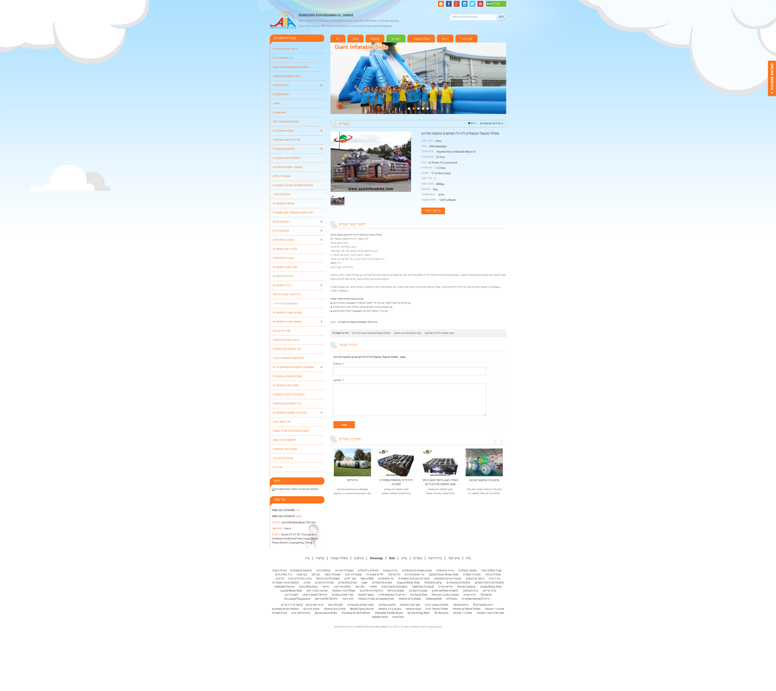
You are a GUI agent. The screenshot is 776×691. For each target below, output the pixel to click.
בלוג (468, 558)
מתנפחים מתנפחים (458, 582)
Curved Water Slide (291, 590)
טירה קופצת (390, 570)
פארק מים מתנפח (335, 609)
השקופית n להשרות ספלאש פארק (293, 185)
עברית (496, 3)
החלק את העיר (281, 194)
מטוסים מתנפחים (283, 203)
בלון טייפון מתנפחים (285, 249)
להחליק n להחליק (368, 570)
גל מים (280, 578)
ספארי (373, 586)
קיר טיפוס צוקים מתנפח (287, 403)
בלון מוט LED (335, 605)
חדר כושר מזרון (282, 421)
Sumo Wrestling (308, 586)
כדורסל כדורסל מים (371, 590)
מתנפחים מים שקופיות (286, 158)
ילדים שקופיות (375, 574)
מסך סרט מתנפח (410, 605)
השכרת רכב (291, 594)
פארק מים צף (311, 609)
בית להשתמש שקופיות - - (477, 598)
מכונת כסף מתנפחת (285, 449)
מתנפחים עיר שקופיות (285, 582)
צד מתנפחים (385, 578)
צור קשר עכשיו (433, 210)
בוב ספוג (302, 574)
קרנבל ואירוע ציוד (283, 458)
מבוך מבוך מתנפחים (285, 267)
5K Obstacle (441, 613)
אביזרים (277, 467)
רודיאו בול (394, 574)
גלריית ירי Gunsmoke (285, 303)
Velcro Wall (367, 578)
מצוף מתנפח (413, 609)
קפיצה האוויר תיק (317, 590)
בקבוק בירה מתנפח (389, 609)
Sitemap (376, 558)
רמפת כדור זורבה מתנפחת (289, 394)
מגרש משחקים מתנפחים (417, 570)
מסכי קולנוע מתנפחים (361, 605)
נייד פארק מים (283, 574)
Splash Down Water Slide (443, 574)
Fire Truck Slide (418, 594)
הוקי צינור (348, 598)
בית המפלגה (470, 590)
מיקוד (325, 586)
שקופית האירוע (344, 570)
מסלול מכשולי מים (437, 609)
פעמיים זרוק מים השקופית (414, 578)
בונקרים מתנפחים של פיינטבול (291, 431)
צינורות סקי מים (300, 613)
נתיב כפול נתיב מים (300, 578)
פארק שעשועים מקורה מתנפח (376, 598)
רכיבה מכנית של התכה (286, 340)
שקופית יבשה (333, 574)
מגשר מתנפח (366, 594)
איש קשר (466, 39)
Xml (392, 558)
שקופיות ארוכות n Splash (287, 167)
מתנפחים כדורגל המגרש (489, 582)
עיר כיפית (494, 578)
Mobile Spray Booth (362, 609)
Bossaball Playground (297, 598)
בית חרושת (435, 558)
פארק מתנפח (281, 85)
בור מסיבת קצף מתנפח (286, 349)
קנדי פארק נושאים (342, 594)
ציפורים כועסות (475, 578)
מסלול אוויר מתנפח (343, 590)
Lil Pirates (451, 598)
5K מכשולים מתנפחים (286, 121)
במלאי (276, 103)
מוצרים (396, 39)
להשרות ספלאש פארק (445, 590)
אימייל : (338, 364)
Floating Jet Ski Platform (356, 613)
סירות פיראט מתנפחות (286, 139)
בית (338, 39)
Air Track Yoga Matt (418, 613)
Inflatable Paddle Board (389, 613)
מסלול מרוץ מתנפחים (286, 385)
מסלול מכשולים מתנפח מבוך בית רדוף (371, 333)
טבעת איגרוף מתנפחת (447, 578)
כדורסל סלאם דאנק (326, 598)
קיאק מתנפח (460, 605)
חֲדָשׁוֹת (375, 39)
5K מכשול (486, 594)
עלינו (355, 39)
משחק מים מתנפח (410, 598)
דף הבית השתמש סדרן (392, 594)
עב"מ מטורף (279, 613)
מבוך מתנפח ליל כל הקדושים (439, 333)
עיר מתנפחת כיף (283, 58)
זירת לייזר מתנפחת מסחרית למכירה (357, 322)
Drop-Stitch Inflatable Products (291, 67)
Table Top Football (423, 586)
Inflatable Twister (284, 586)
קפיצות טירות (281, 230)
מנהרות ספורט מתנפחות (287, 376)
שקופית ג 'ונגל (353, 574)
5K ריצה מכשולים (483, 605)
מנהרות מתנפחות (283, 258)
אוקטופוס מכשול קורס (394, 586)
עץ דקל (316, 574)
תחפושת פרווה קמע (284, 440)
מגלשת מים (323, 570)
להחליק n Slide (281, 176)
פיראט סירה (445, 586)
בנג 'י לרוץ (350, 578)
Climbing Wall (434, 598)
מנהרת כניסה (493, 574)
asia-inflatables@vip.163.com (298, 522)
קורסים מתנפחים (283, 130)
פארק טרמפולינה (382, 582)
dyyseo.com (435, 627)
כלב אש (360, 586)
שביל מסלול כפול (492, 570)
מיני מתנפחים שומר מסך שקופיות (293, 212)
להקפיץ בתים (281, 221)
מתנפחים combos (284, 240)
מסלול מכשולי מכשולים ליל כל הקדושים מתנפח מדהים (365, 357)
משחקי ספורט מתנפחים (287, 321)
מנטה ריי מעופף (494, 609)
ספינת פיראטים (324, 582)
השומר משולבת (467, 570)
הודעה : (338, 380)
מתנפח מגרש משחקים (285, 609)
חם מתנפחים (281, 94)
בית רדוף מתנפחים (283, 276)
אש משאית (279, 112)
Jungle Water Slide (491, 586)
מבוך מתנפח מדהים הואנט (407, 333)
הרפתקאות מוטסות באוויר (288, 358)
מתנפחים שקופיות (284, 149)
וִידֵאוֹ (445, 39)
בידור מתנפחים (282, 285)
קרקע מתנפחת (433, 582)
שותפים (359, 558)
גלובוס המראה (386, 605)
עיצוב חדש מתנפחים (285, 49)
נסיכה (307, 582)
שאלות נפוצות (421, 39)
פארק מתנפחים (347, 582)
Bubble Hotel (380, 617)
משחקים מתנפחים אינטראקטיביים (293, 367)
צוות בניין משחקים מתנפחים (290, 412)
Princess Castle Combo (445, 594)
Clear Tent (398, 617)
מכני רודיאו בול (281, 330)
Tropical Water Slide (408, 582)
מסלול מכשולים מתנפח (467, 609)
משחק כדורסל (396, 590)
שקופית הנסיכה (418, 590)
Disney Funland (466, 586)
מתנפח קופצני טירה (436, 605)
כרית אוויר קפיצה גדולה (286, 294)
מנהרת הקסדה (472, 574)
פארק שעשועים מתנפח (286, 76)
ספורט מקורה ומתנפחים (287, 312)
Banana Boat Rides (326, 613)
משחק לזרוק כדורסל (328, 578)
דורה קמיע (470, 594)
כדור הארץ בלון (314, 605)
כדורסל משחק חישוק (315, 594)
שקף (364, 582)
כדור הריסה (489, 590)
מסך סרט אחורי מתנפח (490, 613)
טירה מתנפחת (445, 570)
